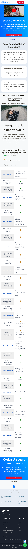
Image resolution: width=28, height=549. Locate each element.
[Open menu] (26, 2)
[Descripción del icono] (14, 486)
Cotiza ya (20, 2)
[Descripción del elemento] (8, 522)
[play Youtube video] (14, 11)
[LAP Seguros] (6, 2)
